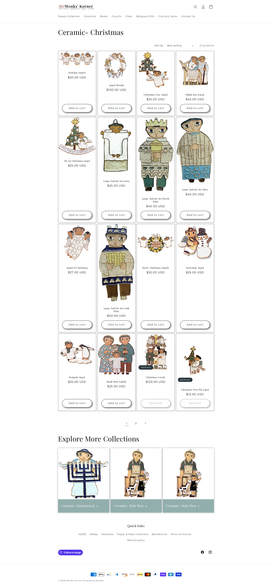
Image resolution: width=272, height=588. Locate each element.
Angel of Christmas (77, 267)
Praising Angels (77, 72)
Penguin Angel (77, 377)
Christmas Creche (155, 377)
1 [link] (126, 423)
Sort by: (159, 45)
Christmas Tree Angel (156, 94)
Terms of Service (180, 534)
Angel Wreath (116, 85)
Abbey (94, 534)
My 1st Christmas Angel (77, 161)
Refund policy (136, 540)
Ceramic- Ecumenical (78, 506)
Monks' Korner (74, 580)
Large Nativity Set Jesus (116, 181)
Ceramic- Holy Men (129, 506)
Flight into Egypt (195, 94)
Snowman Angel (195, 267)
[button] (195, 7)
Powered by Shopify (93, 580)
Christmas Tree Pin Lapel (195, 389)
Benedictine (159, 534)
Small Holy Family (116, 381)
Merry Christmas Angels (155, 267)
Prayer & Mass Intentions (132, 534)
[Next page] (145, 423)
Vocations (107, 534)
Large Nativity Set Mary (195, 189)
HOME (82, 534)
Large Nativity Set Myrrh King (155, 200)
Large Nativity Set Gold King (116, 310)
